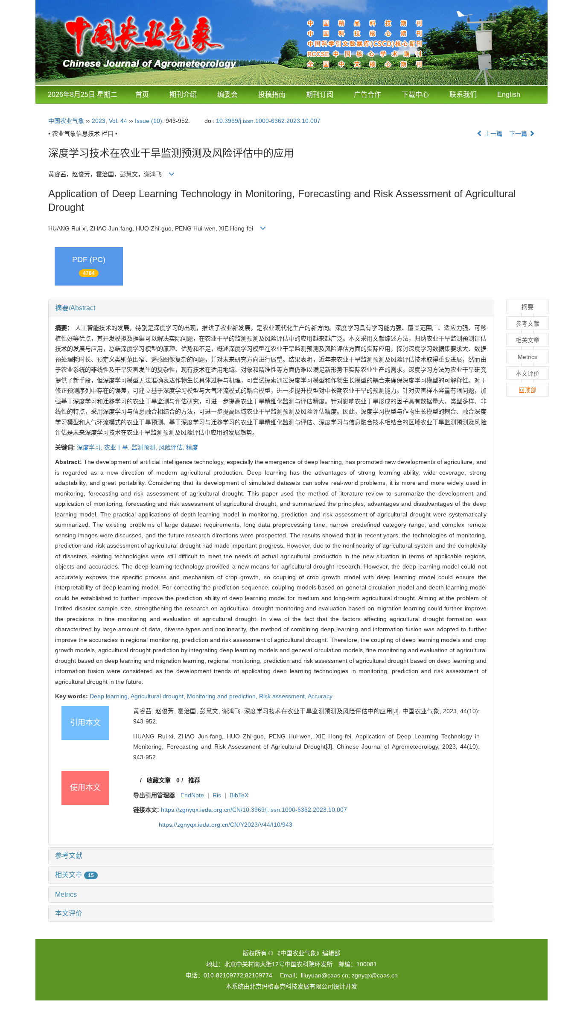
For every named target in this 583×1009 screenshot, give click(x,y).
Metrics (66, 894)
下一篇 (519, 133)
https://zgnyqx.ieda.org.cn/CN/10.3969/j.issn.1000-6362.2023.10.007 (254, 809)
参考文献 (68, 855)
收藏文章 (159, 780)
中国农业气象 (66, 120)
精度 (192, 447)
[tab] (271, 308)
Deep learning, (110, 696)
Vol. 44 (118, 120)
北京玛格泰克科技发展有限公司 (291, 986)
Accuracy (320, 696)
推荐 (194, 780)
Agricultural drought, (159, 696)
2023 (98, 120)
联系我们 (463, 94)
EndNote (192, 795)
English (508, 94)
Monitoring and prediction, (223, 696)
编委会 (227, 94)
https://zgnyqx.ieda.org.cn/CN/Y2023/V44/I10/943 (225, 824)
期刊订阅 (319, 94)
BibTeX (239, 795)
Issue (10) (148, 120)
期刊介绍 (183, 94)
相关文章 (74, 874)
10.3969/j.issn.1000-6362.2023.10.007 (268, 120)
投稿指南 (272, 94)
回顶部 (527, 390)
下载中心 (415, 94)
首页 (142, 94)
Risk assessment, (283, 696)
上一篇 (492, 133)
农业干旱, (117, 447)
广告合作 (367, 94)
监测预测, (145, 447)
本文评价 (68, 913)
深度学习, (90, 447)
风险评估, (172, 447)
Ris (217, 795)
